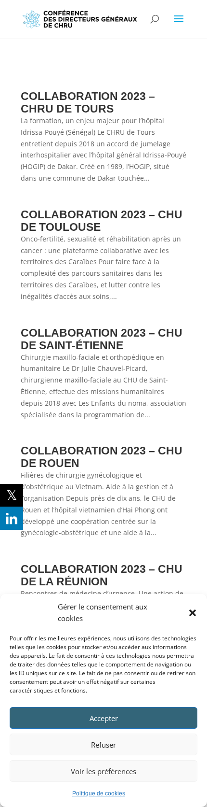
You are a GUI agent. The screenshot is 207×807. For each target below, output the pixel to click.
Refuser (103, 745)
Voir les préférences (103, 771)
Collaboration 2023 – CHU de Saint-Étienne (101, 339)
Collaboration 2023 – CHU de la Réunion (101, 575)
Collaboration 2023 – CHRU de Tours (88, 102)
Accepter (104, 718)
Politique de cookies (98, 793)
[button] (192, 613)
